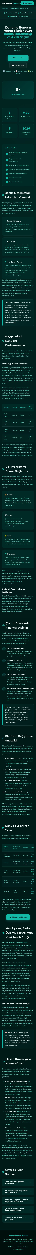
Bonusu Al (28, 3)
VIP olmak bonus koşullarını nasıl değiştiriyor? (16, 1191)
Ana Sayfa (5, 9)
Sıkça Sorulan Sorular (14, 182)
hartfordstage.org (18, 1249)
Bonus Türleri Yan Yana (15, 178)
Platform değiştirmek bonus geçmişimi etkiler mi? (16, 1200)
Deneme (11, 3)
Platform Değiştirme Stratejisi (17, 174)
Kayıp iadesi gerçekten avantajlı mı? (14, 1182)
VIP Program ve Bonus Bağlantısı (18, 165)
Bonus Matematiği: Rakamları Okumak (17, 154)
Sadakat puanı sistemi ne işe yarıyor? (15, 1219)
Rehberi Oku (19, 65)
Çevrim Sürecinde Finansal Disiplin (18, 169)
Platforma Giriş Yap (19, 917)
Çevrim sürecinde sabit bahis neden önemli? (14, 1210)
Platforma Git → (19, 58)
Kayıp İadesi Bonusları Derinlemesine (14, 160)
